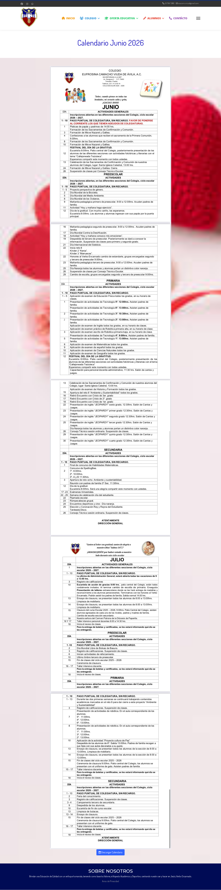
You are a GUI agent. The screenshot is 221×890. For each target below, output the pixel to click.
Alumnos (154, 18)
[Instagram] (27, 3)
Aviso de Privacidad (110, 881)
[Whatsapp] (32, 3)
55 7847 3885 (169, 3)
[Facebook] (22, 3)
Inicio (70, 18)
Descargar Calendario (111, 852)
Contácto (180, 18)
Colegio (90, 18)
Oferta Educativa (122, 18)
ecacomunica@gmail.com (188, 3)
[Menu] (198, 18)
